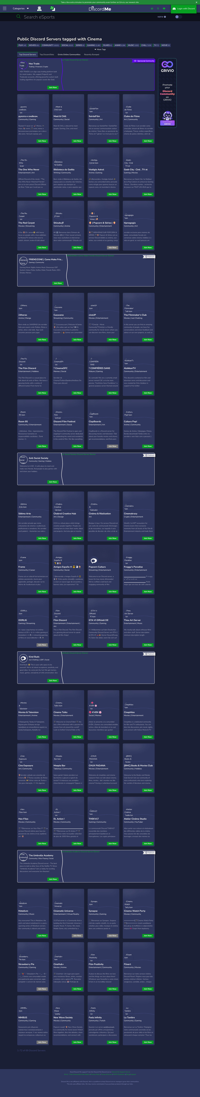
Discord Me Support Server (121, 1072)
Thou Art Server (132, 620)
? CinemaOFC (60, 368)
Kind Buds (34, 656)
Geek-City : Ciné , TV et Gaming (135, 171)
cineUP (92, 314)
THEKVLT (94, 818)
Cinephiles (129, 712)
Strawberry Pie (26, 964)
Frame (21, 566)
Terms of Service (106, 1074)
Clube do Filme (132, 116)
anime (120, 45)
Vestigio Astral (96, 169)
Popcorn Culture (97, 566)
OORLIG (22, 620)
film (22, 45)
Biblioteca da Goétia (64, 169)
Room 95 (23, 421)
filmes (107, 45)
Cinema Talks (60, 712)
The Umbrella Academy (41, 855)
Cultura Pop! (130, 421)
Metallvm (23, 910)
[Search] (19, 16)
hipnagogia (130, 222)
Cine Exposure (25, 765)
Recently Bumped (91, 54)
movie (166, 45)
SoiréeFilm (94, 116)
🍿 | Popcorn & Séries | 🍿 (102, 222)
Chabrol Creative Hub (65, 513)
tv (156, 45)
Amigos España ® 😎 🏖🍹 (67, 566)
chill (146, 45)
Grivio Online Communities (69, 54)
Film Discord (60, 620)
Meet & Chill (60, 116)
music (133, 45)
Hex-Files (23, 818)
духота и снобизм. (28, 116)
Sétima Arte (24, 513)
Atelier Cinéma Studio (135, 818)
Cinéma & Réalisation (100, 513)
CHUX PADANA (97, 765)
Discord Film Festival (64, 421)
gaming (93, 45)
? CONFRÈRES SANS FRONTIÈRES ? (99, 370)
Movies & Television (28, 712)
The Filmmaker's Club (135, 314)
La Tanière (129, 1017)
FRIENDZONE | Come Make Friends (46, 259)
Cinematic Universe (63, 910)
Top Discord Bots (47, 54)
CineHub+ (59, 964)
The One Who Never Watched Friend (28, 171)
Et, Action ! (59, 818)
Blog (127, 1074)
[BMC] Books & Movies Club (138, 765)
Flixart (127, 964)
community (50, 45)
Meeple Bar (59, 765)
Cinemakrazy (130, 513)
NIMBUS (22, 1017)
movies (34, 45)
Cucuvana (59, 314)
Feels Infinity (95, 1017)
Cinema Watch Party (134, 910)
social (67, 45)
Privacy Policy (95, 1074)
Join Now (53, 87)
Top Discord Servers (27, 54)
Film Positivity (96, 964)
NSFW (161, 17)
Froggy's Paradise (133, 566)
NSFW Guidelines (119, 1074)
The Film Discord (27, 368)
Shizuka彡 (59, 222)
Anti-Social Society (38, 458)
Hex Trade (34, 63)
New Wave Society (63, 1017)
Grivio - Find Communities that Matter (77, 1074)
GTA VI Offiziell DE (98, 620)
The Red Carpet (26, 222)
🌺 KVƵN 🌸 (95, 712)
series (80, 45)
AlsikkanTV (130, 368)
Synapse (93, 910)
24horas (22, 314)
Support (133, 1074)
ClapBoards (95, 421)
